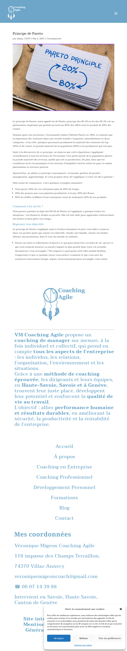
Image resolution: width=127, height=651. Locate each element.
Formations (64, 498)
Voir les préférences (110, 638)
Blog (64, 508)
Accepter (59, 638)
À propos (64, 457)
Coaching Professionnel (64, 477)
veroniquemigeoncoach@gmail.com (56, 576)
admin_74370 (23, 38)
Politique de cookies (83, 645)
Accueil (64, 446)
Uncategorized (53, 38)
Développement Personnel (64, 487)
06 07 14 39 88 (39, 587)
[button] (120, 609)
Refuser (83, 638)
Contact (64, 518)
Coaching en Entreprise (64, 467)
